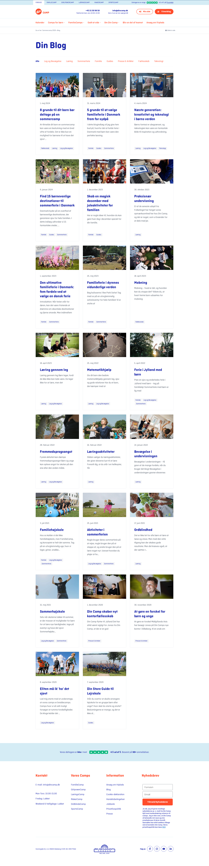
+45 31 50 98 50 (93, 11)
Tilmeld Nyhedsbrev (157, 802)
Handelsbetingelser (115, 799)
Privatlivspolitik (113, 809)
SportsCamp (113, 2)
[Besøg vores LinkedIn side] (170, 849)
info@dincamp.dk (120, 11)
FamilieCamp (51, 2)
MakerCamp (99, 2)
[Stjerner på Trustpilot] (98, 752)
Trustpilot (170, 2)
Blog (108, 789)
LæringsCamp (84, 2)
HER (164, 827)
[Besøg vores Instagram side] (157, 849)
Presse (109, 814)
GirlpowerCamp (67, 2)
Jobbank (110, 804)
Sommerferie (84, 61)
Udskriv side (171, 30)
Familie (98, 61)
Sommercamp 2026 (49, 30)
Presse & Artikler (126, 61)
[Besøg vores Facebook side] (150, 849)
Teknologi (158, 61)
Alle (37, 61)
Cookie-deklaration (115, 794)
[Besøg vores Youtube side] (164, 849)
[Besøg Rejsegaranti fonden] (104, 849)
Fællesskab (143, 61)
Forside (39, 2)
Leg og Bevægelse (52, 61)
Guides (110, 61)
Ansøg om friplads (115, 785)
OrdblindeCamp (78, 804)
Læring (69, 61)
